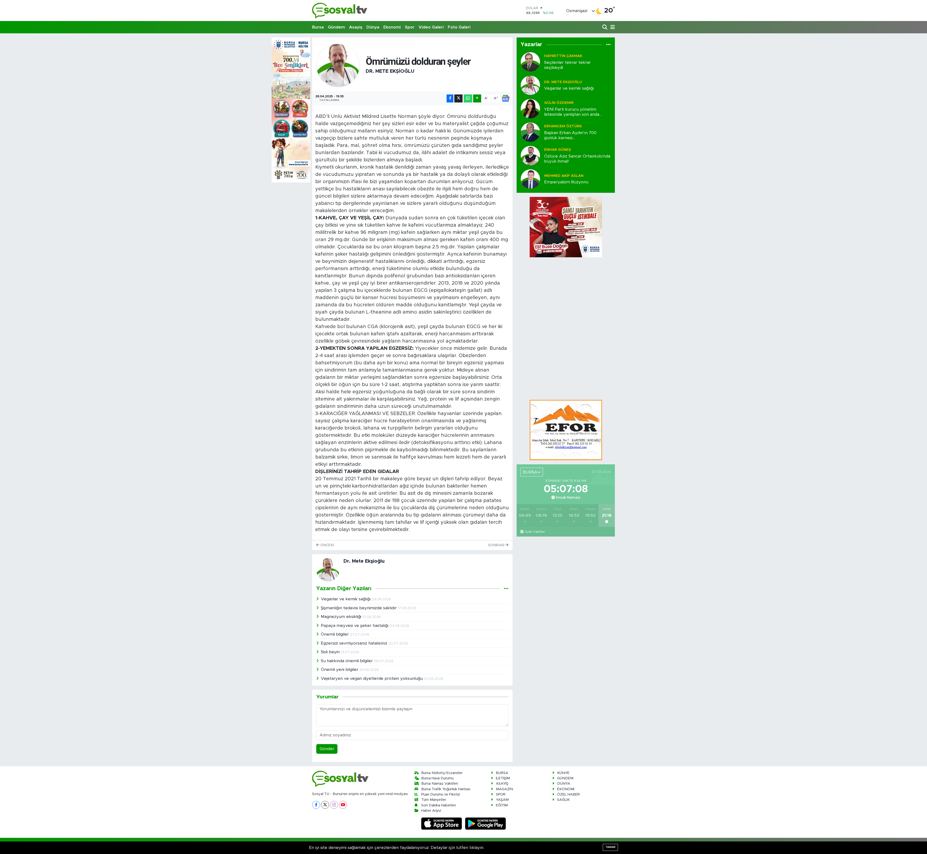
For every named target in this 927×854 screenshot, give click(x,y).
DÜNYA (563, 783)
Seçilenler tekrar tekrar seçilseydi (567, 65)
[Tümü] (608, 45)
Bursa (318, 27)
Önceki (326, 545)
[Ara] (605, 27)
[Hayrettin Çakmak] (530, 61)
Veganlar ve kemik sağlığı (346, 599)
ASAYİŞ (502, 783)
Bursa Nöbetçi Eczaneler (442, 773)
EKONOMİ (565, 789)
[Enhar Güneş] (530, 155)
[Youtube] (343, 805)
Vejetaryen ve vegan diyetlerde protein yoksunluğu (372, 678)
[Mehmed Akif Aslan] (530, 179)
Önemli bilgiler (335, 634)
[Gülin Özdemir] (530, 108)
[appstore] (442, 823)
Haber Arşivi (431, 810)
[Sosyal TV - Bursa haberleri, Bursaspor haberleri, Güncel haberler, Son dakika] (340, 10)
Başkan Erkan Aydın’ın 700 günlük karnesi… (570, 135)
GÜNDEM (565, 778)
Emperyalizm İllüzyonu (566, 182)
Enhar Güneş (557, 149)
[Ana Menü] (611, 27)
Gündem (336, 27)
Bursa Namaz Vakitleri (439, 783)
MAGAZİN (504, 789)
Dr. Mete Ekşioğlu (390, 71)
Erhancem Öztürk (563, 126)
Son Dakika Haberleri (438, 805)
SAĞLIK (563, 800)
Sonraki (496, 545)
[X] (325, 805)
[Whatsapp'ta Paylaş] (468, 98)
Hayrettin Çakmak (563, 56)
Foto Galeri (459, 27)
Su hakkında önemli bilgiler (347, 661)
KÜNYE (563, 773)
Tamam (610, 847)
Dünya (372, 27)
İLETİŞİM (503, 778)
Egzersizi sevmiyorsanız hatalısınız (354, 643)
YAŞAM (502, 800)
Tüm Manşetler (433, 800)
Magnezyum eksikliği (341, 617)
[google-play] (485, 823)
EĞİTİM (502, 805)
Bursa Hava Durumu (437, 778)
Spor (409, 27)
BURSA (502, 773)
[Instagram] (334, 805)
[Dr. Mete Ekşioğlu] (338, 65)
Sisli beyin (331, 652)
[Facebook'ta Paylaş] (450, 98)
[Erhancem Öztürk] (530, 132)
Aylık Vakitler (535, 531)
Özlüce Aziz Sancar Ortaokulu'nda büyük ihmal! (577, 158)
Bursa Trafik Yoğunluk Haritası (445, 789)
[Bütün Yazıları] (506, 589)
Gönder (327, 749)
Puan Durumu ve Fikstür (440, 794)
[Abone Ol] (505, 98)
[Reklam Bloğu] (566, 430)
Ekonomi (392, 27)
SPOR (501, 794)
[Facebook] (316, 805)
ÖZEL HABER (568, 794)
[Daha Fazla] (477, 98)
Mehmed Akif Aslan (563, 176)
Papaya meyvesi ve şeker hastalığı (355, 626)
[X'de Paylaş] (458, 98)
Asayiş (355, 27)
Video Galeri (431, 27)
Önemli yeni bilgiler (340, 669)
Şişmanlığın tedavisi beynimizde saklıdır (359, 608)
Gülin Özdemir (559, 103)
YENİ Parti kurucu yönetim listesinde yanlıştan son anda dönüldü (571, 112)
